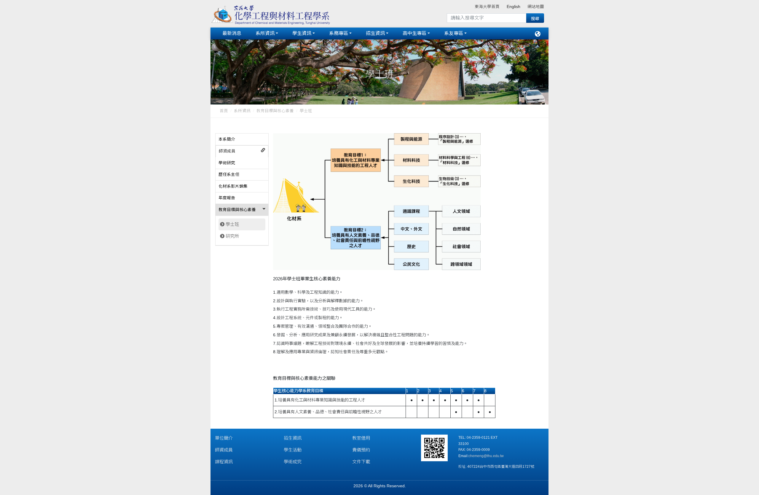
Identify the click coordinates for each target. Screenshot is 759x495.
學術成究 (293, 461)
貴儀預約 (361, 449)
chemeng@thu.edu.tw (486, 456)
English (513, 6)
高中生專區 (414, 33)
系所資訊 (265, 33)
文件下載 (361, 461)
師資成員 (224, 449)
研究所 (232, 236)
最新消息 (231, 33)
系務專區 (338, 33)
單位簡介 (224, 438)
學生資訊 (301, 33)
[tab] (242, 139)
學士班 (232, 224)
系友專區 (453, 33)
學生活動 (293, 449)
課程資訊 (224, 461)
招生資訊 (375, 33)
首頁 (224, 111)
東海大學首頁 (487, 6)
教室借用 (361, 438)
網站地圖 (535, 6)
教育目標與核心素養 (275, 111)
